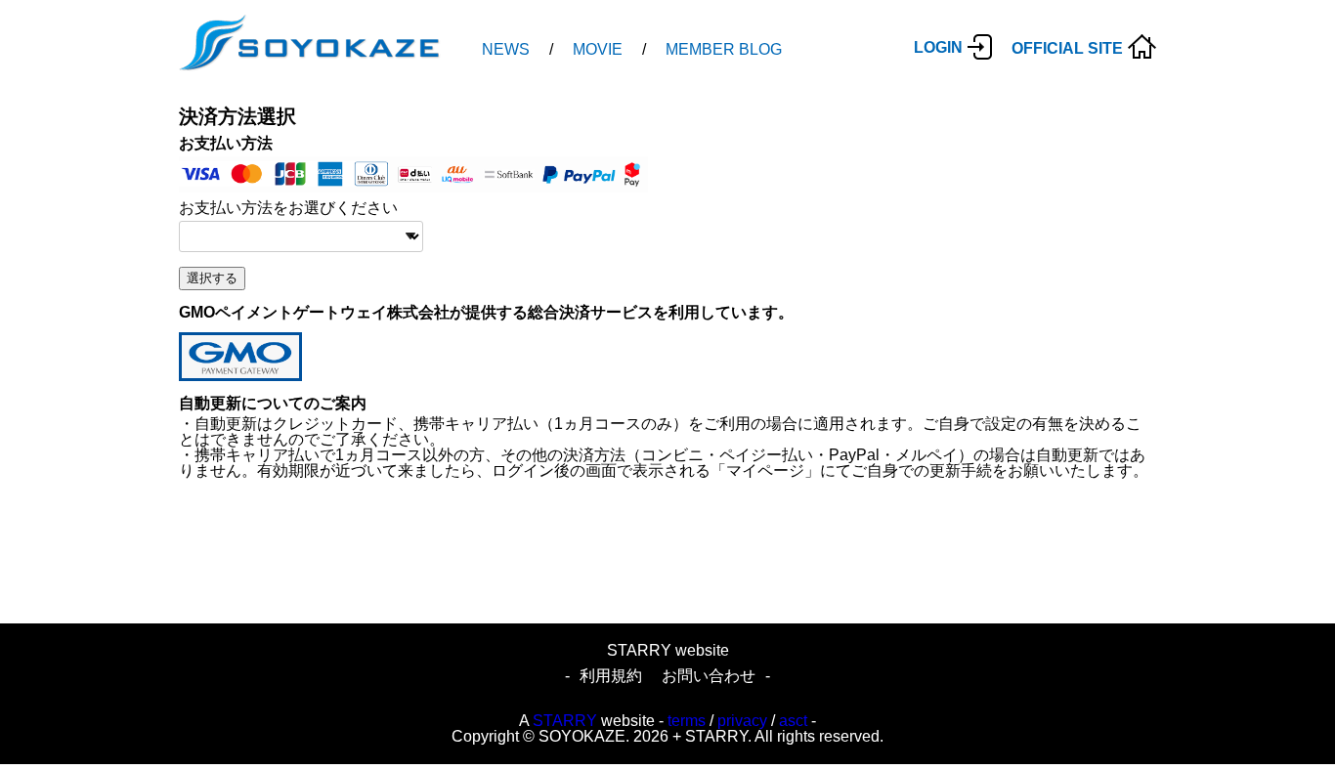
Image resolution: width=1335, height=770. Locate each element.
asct (793, 720)
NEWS (506, 49)
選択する (212, 278)
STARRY (565, 720)
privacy (742, 720)
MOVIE (598, 49)
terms (687, 720)
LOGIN (938, 47)
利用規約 (611, 675)
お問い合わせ (708, 675)
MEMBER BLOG (724, 49)
